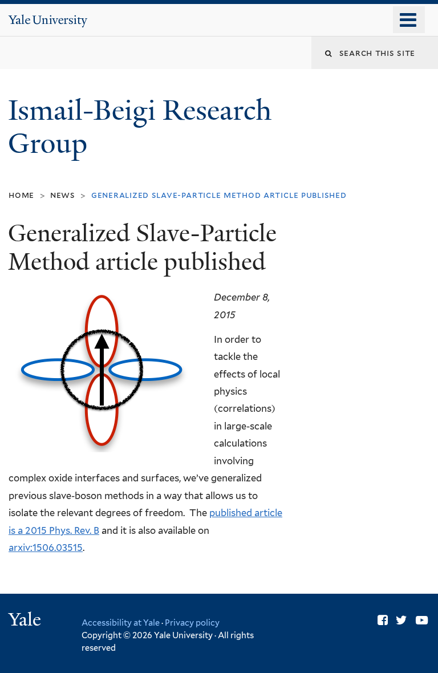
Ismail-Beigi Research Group (139, 127)
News (62, 194)
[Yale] (26, 621)
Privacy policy (192, 622)
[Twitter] (401, 620)
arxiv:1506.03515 (46, 547)
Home (21, 194)
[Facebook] (383, 620)
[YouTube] (422, 620)
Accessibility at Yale (121, 622)
